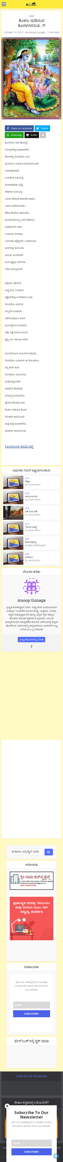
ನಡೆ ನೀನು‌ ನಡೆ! (31, 511)
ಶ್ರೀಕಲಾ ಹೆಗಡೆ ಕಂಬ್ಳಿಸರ (37, 545)
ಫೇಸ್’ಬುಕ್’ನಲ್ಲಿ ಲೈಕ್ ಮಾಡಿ (31, 1041)
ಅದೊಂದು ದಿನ (31, 496)
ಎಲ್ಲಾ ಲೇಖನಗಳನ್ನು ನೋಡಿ (31, 639)
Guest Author (34, 484)
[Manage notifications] (56, 1156)
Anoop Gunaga (37, 32)
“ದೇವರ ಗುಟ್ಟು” (31, 526)
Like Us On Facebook (31, 1076)
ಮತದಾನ (29, 557)
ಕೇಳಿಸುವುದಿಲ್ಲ (30, 542)
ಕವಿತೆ (31, 16)
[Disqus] (31, 695)
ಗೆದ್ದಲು (27, 481)
